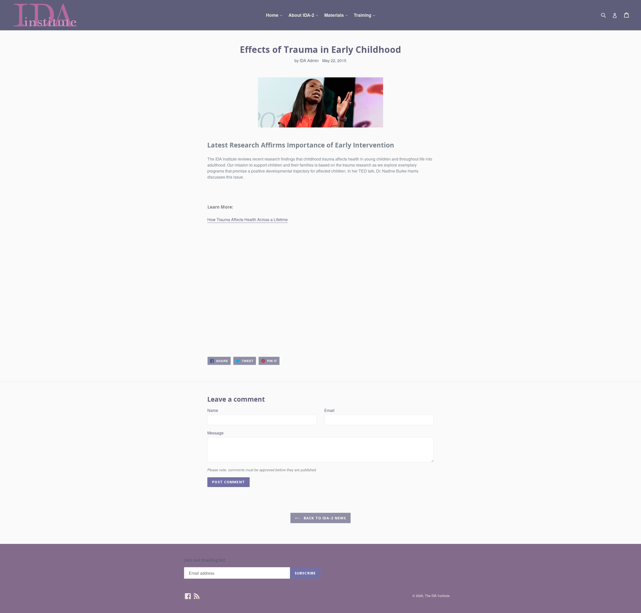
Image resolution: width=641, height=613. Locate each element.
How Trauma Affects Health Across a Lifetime (247, 219)
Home (275, 15)
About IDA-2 (304, 15)
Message (215, 433)
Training (366, 15)
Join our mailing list (204, 560)
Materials (337, 15)
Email (329, 410)
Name (212, 410)
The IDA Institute (437, 595)
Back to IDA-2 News (324, 518)
